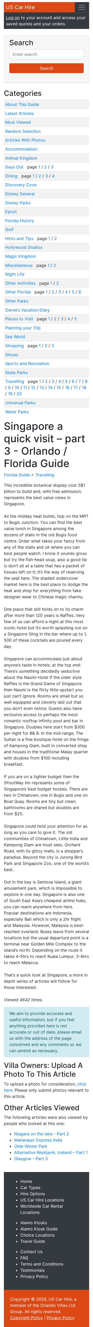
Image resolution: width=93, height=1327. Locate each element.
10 (17, 387)
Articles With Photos (25, 140)
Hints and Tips (20, 238)
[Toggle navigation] (82, 7)
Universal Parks (20, 402)
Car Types (30, 1187)
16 (67, 387)
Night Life (14, 274)
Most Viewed (18, 122)
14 (50, 387)
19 (10, 393)
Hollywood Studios (23, 247)
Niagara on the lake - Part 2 (41, 1133)
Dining (12, 176)
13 (42, 387)
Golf (9, 229)
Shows (11, 354)
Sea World (15, 336)
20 (19, 393)
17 (76, 387)
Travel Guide (32, 1241)
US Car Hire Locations (42, 1199)
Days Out (15, 166)
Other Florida (18, 291)
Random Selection (23, 131)
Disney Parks (17, 202)
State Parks (16, 372)
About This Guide (22, 104)
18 (84, 387)
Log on (13, 17)
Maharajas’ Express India (38, 1140)
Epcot (11, 211)
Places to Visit (19, 318)
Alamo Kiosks (33, 1222)
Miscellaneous (19, 265)
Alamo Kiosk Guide (39, 1228)
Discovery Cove (20, 184)
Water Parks (17, 411)
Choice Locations (37, 1235)
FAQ (24, 1257)
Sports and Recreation (27, 363)
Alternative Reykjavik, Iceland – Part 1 (51, 1152)
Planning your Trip (23, 327)
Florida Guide (17, 474)
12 (33, 387)
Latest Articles (19, 113)
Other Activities (21, 283)
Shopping (15, 345)
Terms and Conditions (41, 1264)
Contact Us (31, 1251)
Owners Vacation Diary (27, 310)
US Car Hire (20, 7)
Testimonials (32, 1270)
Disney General (20, 193)
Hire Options (32, 1193)
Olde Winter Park (30, 1146)
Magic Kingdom (20, 256)
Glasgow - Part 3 (31, 1158)
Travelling (15, 381)
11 (25, 387)
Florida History (19, 220)
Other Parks (16, 301)
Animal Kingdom (21, 158)
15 (59, 387)
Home (26, 1181)
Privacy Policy (34, 1276)
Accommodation (21, 149)
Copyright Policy (26, 1317)
